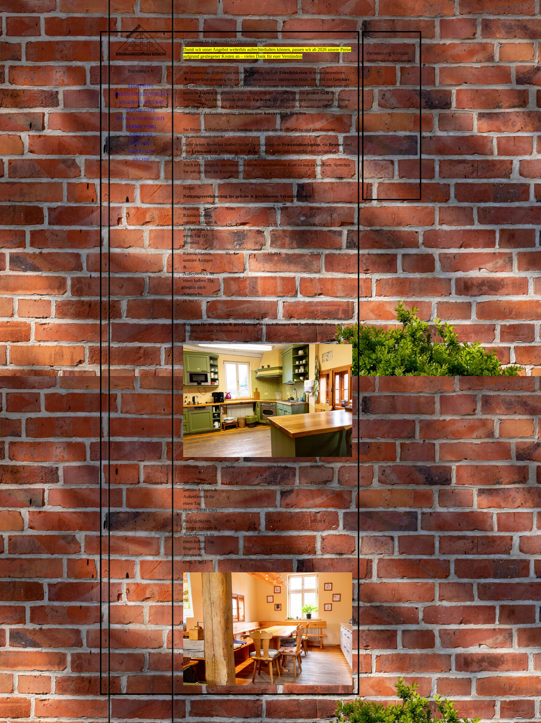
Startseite (141, 85)
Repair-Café (141, 110)
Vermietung (141, 126)
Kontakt (141, 143)
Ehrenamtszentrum (139, 94)
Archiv (141, 159)
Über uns (141, 135)
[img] (141, 39)
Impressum (141, 151)
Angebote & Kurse (141, 102)
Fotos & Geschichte (140, 118)
